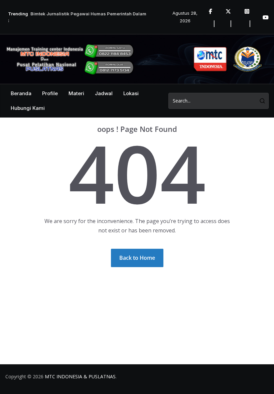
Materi (76, 93)
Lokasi (131, 93)
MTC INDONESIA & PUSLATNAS (80, 376)
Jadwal (104, 93)
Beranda (21, 93)
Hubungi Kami (28, 108)
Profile (50, 93)
